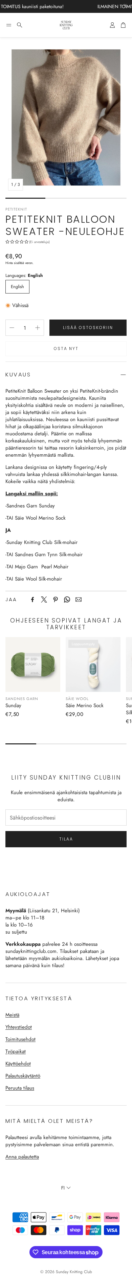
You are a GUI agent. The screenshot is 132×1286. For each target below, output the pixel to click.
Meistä (12, 1015)
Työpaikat (15, 1051)
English (17, 286)
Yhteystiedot (18, 1027)
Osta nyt (66, 348)
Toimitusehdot (20, 1039)
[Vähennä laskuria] (12, 328)
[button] (8, 25)
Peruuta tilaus (19, 1088)
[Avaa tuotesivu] (32, 664)
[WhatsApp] (67, 599)
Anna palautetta (22, 1156)
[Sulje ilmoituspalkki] (125, 5)
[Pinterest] (55, 599)
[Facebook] (32, 599)
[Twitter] (44, 599)
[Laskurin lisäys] (37, 328)
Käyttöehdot (18, 1063)
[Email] (78, 599)
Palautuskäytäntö (22, 1076)
